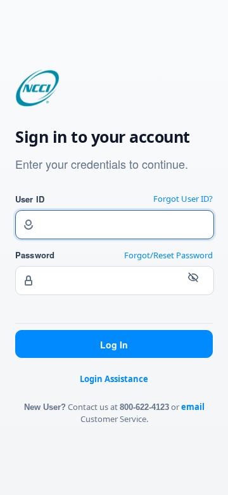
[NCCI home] (37, 103)
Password (34, 255)
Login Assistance (114, 379)
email (193, 406)
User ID (29, 199)
